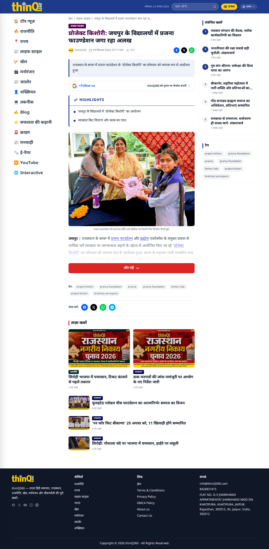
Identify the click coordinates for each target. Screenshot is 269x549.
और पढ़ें (129, 268)
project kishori (85, 287)
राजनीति (79, 484)
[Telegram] (37, 505)
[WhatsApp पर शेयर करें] (192, 50)
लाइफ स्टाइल (83, 19)
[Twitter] (19, 505)
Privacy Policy (146, 497)
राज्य (77, 491)
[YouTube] (25, 505)
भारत (77, 503)
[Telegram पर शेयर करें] (112, 307)
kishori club (178, 287)
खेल (76, 510)
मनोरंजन (79, 516)
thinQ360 (80, 50)
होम (71, 19)
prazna (132, 287)
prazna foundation (110, 287)
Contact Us (144, 516)
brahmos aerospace (106, 293)
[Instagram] (31, 505)
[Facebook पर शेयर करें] (176, 50)
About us (143, 510)
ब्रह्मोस (144, 238)
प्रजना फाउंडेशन (122, 238)
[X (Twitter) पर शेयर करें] (184, 50)
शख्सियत (79, 528)
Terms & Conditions (151, 491)
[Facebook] (13, 505)
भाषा (248, 6)
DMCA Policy (145, 503)
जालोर (77, 522)
